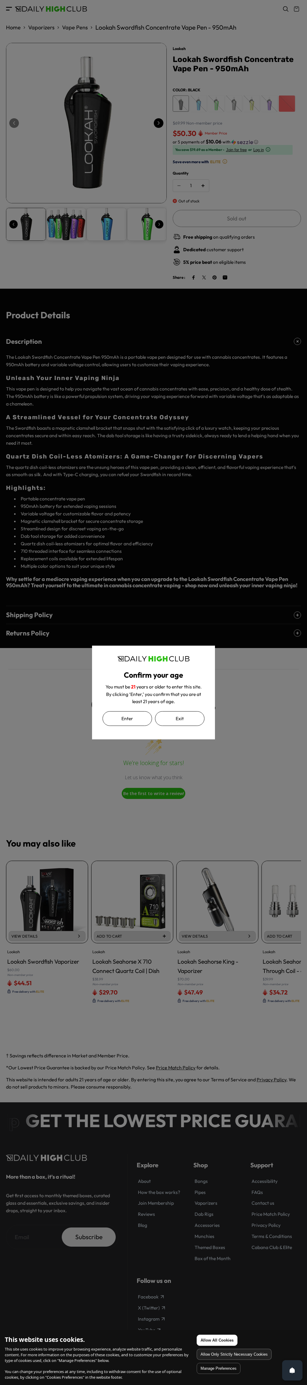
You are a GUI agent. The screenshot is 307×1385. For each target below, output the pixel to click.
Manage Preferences (219, 1368)
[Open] (292, 1370)
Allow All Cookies (217, 1340)
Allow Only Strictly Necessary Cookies (234, 1354)
